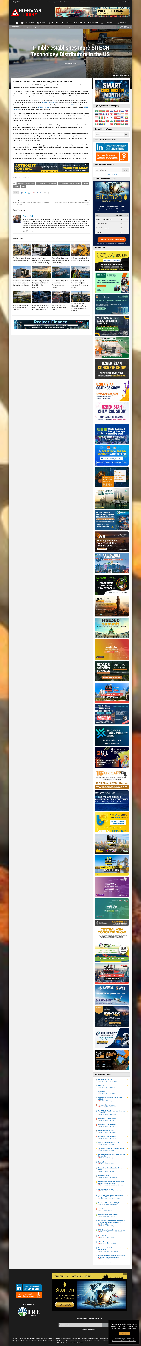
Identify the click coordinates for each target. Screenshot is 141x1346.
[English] (127, 111)
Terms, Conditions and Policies (73, 1343)
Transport (94, 23)
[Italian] (104, 117)
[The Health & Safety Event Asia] (112, 757)
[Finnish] (104, 114)
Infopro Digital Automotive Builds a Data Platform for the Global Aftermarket (40, 307)
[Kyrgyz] (115, 117)
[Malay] (123, 117)
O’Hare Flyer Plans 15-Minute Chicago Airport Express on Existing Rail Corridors (79, 307)
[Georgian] (112, 114)
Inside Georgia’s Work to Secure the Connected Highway (60, 307)
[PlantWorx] (112, 1060)
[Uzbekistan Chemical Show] (112, 412)
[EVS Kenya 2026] (112, 887)
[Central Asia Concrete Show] (112, 930)
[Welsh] (123, 124)
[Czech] (115, 111)
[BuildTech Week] (112, 1016)
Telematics (16, 186)
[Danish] (119, 111)
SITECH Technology (75, 183)
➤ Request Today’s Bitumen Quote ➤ (112, 239)
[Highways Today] (26, 12)
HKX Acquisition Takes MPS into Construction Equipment (34, 27)
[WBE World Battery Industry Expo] (112, 434)
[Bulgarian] (104, 111)
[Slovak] (123, 120)
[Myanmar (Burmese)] (127, 117)
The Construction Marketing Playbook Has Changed (22, 259)
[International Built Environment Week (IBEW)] (112, 304)
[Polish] (104, 120)
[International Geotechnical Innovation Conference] (112, 606)
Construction (21, 183)
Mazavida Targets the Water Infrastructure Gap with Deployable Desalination (22, 283)
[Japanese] (108, 117)
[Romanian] (115, 120)
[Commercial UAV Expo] (112, 261)
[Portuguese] (108, 120)
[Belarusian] (100, 111)
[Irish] (100, 117)
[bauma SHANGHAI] (112, 822)
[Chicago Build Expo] (112, 693)
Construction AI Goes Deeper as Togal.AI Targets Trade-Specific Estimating (41, 260)
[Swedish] (104, 124)
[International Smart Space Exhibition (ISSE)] (112, 477)
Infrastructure (28, 23)
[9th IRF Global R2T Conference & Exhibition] (112, 714)
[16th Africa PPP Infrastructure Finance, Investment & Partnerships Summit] (112, 779)
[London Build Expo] (112, 865)
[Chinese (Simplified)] (108, 111)
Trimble (15, 85)
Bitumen (123, 23)
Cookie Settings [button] (119, 1339)
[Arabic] (96, 111)
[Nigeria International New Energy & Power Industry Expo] (112, 347)
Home (17, 22)
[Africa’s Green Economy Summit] (112, 952)
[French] (108, 114)
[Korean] (112, 117)
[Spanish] (96, 124)
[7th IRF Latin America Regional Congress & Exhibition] (112, 326)
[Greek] (119, 114)
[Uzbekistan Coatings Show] (112, 390)
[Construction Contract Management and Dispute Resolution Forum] (112, 498)
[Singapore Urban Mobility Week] (112, 736)
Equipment (67, 23)
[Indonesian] (96, 117)
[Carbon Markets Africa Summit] (112, 585)
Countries (54, 23)
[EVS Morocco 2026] (112, 649)
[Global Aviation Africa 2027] (112, 995)
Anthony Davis (28, 216)
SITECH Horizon (73, 105)
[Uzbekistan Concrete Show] (112, 369)
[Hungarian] (127, 114)
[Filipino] (100, 114)
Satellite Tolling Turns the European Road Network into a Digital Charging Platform (40, 284)
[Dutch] (123, 111)
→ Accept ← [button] (124, 1334)
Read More (130, 1339)
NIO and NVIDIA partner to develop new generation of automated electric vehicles (31, 202)
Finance (112, 23)
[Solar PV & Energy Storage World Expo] (112, 455)
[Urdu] (115, 124)
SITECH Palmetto (43, 107)
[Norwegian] (96, 120)
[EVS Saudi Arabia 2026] (112, 908)
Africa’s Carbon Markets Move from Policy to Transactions (20, 307)
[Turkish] (112, 124)
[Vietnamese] (119, 124)
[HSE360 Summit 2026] (112, 628)
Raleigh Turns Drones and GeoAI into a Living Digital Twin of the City (60, 260)
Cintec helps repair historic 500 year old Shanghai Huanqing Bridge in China (71, 202)
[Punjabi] (112, 120)
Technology (80, 23)
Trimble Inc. (126, 75)
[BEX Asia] (112, 283)
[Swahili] (100, 124)
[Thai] (108, 124)
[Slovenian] (127, 120)
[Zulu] (127, 124)
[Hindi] (123, 114)
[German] (115, 114)
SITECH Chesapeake (49, 102)
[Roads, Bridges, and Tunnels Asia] (112, 671)
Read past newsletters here (112, 174)
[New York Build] (112, 973)
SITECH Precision (63, 183)
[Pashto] (100, 120)
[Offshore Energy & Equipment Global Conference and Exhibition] (112, 800)
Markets (43, 23)
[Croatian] (112, 111)
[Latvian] (119, 117)
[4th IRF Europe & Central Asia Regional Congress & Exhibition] (112, 520)
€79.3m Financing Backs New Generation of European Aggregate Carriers (60, 284)
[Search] (126, 135)
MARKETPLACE (125, 27)
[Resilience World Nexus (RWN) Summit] (112, 541)
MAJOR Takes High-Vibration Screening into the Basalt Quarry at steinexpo (74, 27)
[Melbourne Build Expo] (112, 844)
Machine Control (30, 183)
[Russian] (119, 120)
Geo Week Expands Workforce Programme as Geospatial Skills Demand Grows (79, 284)
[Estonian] (96, 114)
